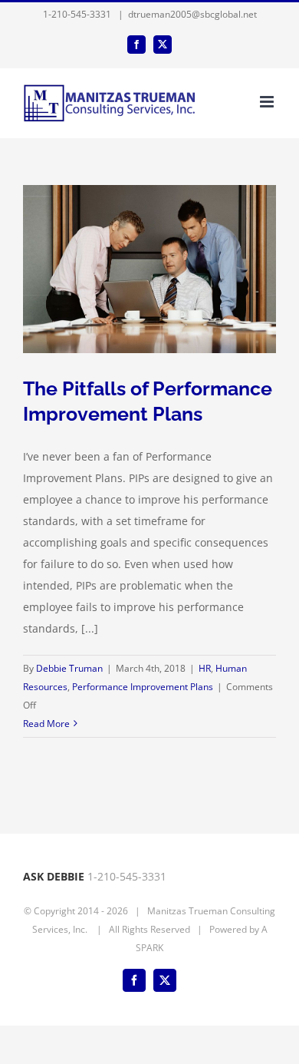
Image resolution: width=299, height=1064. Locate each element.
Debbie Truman (69, 668)
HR (205, 668)
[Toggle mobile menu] (268, 102)
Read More (46, 723)
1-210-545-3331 (77, 14)
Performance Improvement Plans (142, 686)
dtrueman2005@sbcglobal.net (192, 14)
